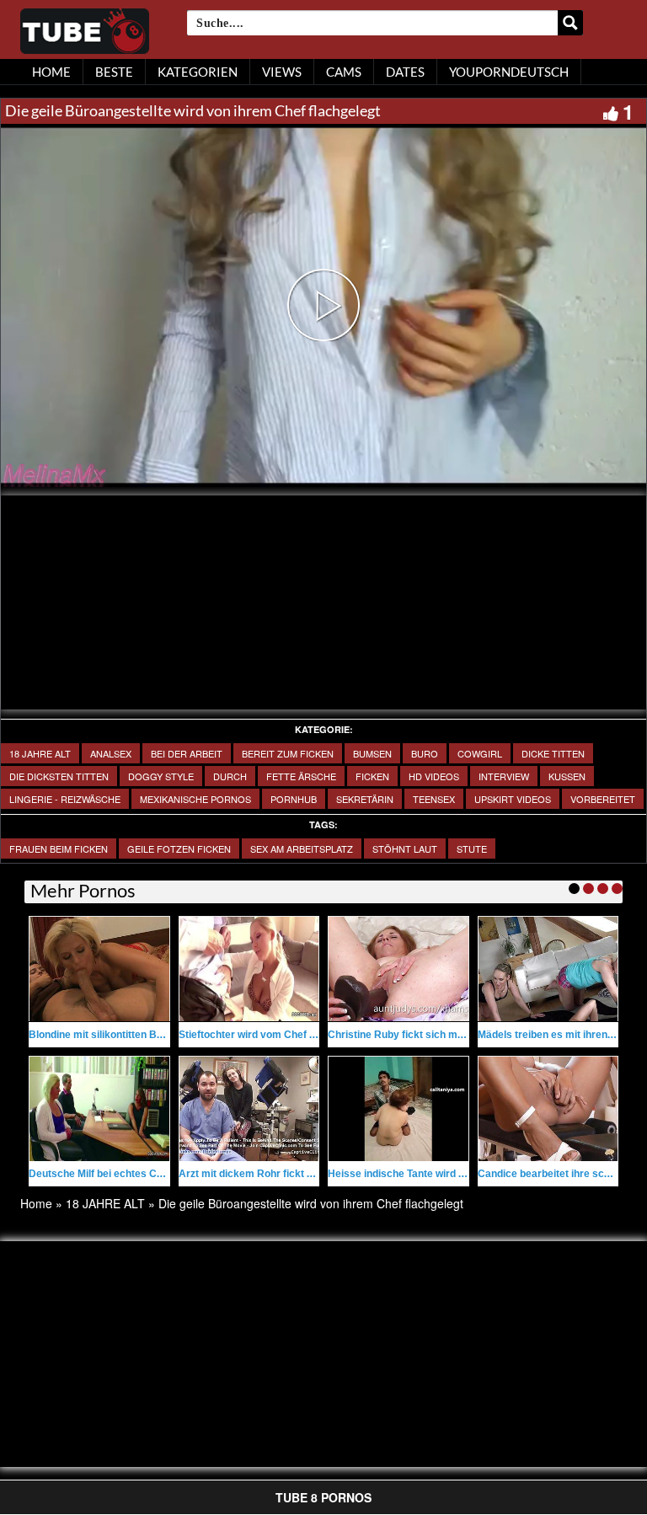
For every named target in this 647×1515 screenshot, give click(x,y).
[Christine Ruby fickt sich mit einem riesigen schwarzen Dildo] (398, 969)
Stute (472, 848)
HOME (51, 71)
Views (282, 71)
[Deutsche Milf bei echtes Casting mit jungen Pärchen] (99, 1109)
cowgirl (479, 753)
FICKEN (372, 776)
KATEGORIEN (198, 71)
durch (230, 776)
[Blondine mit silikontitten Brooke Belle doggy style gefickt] (99, 969)
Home (36, 1203)
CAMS (343, 71)
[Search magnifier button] (570, 22)
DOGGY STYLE (161, 776)
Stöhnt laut (404, 848)
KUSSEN (567, 776)
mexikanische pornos (195, 799)
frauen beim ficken (58, 848)
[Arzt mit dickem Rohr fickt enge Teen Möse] (249, 1109)
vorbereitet (602, 799)
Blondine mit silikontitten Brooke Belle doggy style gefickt (167, 1035)
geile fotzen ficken (179, 848)
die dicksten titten (59, 776)
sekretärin (364, 799)
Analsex (110, 753)
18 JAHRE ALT (40, 753)
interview (504, 776)
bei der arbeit (186, 753)
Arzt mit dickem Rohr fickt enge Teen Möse (281, 1174)
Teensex (434, 799)
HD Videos (434, 776)
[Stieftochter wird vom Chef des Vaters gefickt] (249, 969)
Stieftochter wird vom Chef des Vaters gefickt (287, 1035)
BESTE (114, 71)
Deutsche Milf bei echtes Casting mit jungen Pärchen (155, 1174)
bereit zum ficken (288, 753)
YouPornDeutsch (509, 71)
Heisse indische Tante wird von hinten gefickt (435, 1174)
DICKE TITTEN (553, 753)
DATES (405, 71)
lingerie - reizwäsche (64, 799)
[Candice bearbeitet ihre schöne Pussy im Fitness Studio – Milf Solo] (548, 1109)
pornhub (293, 799)
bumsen (372, 753)
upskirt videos (512, 799)
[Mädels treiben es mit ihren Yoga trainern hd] (548, 969)
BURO (424, 753)
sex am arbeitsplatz (301, 848)
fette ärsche (301, 776)
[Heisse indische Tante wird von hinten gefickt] (398, 1109)
